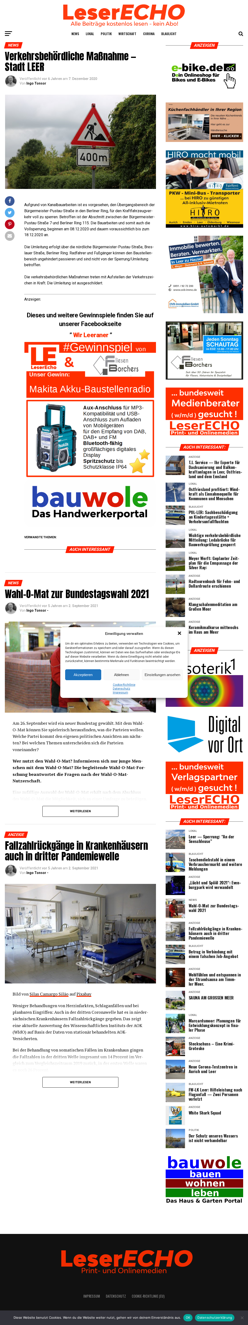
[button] (180, 634)
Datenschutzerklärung (214, 1317)
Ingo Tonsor (36, 83)
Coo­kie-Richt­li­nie (124, 684)
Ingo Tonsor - (37, 610)
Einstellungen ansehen (162, 675)
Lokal (90, 33)
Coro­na (149, 33)
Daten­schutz (121, 688)
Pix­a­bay (84, 994)
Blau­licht (169, 33)
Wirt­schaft (127, 33)
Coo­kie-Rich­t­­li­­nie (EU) (148, 1296)
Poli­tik (106, 33)
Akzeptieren (83, 675)
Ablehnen (121, 675)
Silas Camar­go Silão (49, 994)
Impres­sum (120, 692)
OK (188, 1317)
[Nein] (242, 1317)
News (75, 33)
